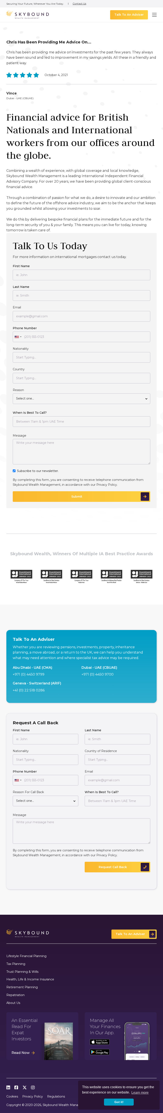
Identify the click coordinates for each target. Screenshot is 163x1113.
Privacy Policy (106, 485)
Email (17, 307)
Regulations (56, 1096)
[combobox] (18, 337)
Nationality (21, 349)
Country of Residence (101, 751)
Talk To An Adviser (129, 15)
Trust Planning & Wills (22, 972)
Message (19, 435)
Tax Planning (15, 964)
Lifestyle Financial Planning (26, 956)
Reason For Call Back (28, 792)
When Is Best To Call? (30, 413)
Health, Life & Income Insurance (30, 979)
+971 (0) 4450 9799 (28, 674)
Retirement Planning (22, 987)
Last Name (21, 287)
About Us (13, 1003)
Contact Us (79, 3)
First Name (21, 266)
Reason (18, 390)
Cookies (12, 1096)
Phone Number (25, 328)
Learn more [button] (140, 1092)
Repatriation (15, 995)
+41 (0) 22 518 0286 (29, 690)
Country (19, 369)
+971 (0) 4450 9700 (98, 674)
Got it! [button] (119, 1102)
